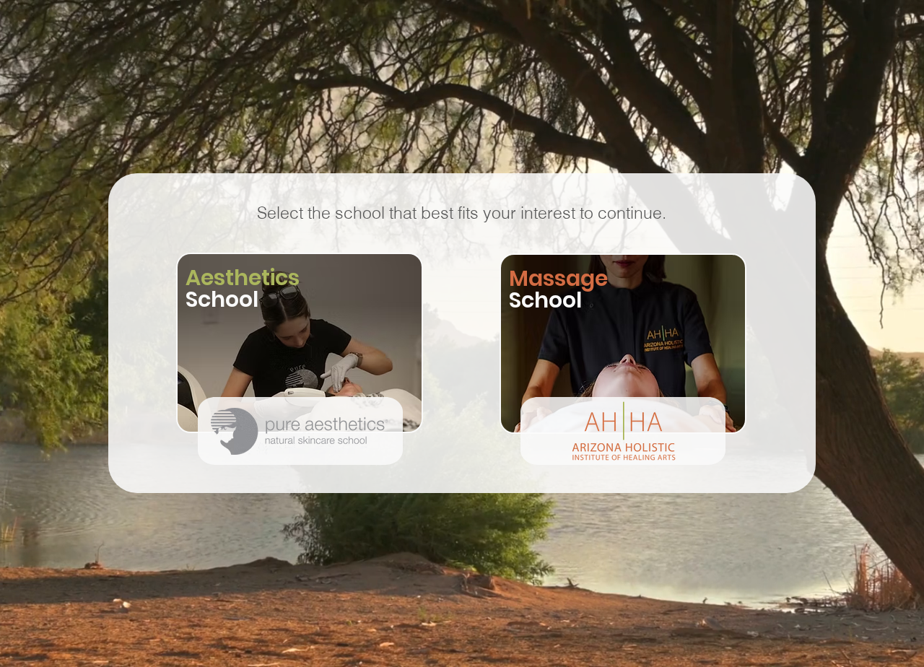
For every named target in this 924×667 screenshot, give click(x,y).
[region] (300, 354)
